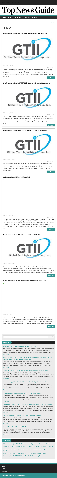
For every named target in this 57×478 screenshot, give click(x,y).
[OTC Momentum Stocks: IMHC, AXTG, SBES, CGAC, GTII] (28, 196)
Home (4, 17)
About (3, 468)
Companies (27, 17)
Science (10, 17)
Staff (19, 2)
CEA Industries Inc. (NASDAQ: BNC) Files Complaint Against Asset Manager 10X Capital (26, 444)
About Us (14, 2)
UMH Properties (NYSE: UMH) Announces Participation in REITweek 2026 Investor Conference (28, 446)
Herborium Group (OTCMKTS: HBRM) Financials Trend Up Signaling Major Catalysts (25, 382)
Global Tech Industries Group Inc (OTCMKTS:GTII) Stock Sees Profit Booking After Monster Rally (27, 83)
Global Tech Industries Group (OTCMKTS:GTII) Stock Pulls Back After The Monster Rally (25, 130)
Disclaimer (4, 471)
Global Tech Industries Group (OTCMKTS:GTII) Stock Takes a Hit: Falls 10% (21, 235)
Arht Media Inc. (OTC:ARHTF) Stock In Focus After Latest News (19, 346)
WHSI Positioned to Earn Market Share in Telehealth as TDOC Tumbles (22, 393)
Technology (18, 17)
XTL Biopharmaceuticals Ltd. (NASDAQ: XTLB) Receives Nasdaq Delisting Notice (24, 453)
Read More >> (51, 77)
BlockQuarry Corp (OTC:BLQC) (27, 358)
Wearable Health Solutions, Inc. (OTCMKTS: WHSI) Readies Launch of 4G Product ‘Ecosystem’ (28, 404)
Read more (6, 354)
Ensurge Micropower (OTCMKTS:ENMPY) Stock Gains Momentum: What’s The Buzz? (25, 371)
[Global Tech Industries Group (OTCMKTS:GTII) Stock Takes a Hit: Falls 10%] (28, 249)
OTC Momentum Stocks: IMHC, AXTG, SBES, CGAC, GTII (16, 177)
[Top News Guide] (28, 10)
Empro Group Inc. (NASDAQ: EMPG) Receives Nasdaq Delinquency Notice (23, 456)
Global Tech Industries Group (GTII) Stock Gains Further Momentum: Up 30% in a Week (24, 281)
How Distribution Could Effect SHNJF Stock (14, 427)
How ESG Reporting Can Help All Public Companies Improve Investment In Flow (24, 415)
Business (34, 17)
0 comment (51, 67)
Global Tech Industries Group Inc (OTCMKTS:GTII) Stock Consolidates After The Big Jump (25, 33)
